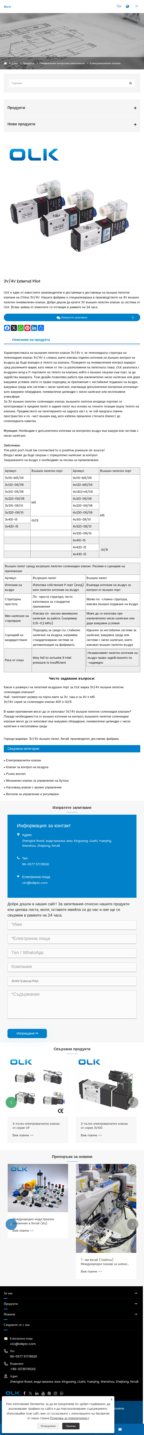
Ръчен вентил (16, 774)
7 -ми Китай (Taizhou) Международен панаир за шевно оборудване (104, 1262)
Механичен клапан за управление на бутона (37, 780)
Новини (9, 1314)
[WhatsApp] (61, 1393)
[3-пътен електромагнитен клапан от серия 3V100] (106, 1086)
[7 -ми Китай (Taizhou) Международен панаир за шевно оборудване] (106, 1208)
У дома (13, 63)
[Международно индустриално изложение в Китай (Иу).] (38, 1188)
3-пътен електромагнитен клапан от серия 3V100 (104, 1126)
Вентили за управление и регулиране (32, 794)
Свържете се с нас (17, 1325)
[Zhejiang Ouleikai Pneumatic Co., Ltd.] (7, 6)
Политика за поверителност (69, 1418)
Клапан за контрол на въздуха (27, 767)
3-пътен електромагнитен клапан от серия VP (36, 1126)
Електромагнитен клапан (105, 63)
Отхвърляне (48, 1426)
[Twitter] (30, 1393)
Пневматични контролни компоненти (62, 63)
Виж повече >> (23, 1135)
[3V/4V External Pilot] (72, 210)
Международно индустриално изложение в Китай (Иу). (33, 1221)
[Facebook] (24, 1393)
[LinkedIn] (36, 1393)
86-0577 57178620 (35, 864)
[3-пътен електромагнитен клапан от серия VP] (38, 1086)
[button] (11, 1102)
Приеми (71, 1426)
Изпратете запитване (74, 317)
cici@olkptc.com (35, 883)
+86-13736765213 (22, 1369)
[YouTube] (43, 1393)
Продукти (28, 63)
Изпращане (27, 1033)
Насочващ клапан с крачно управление (34, 787)
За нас (8, 1293)
